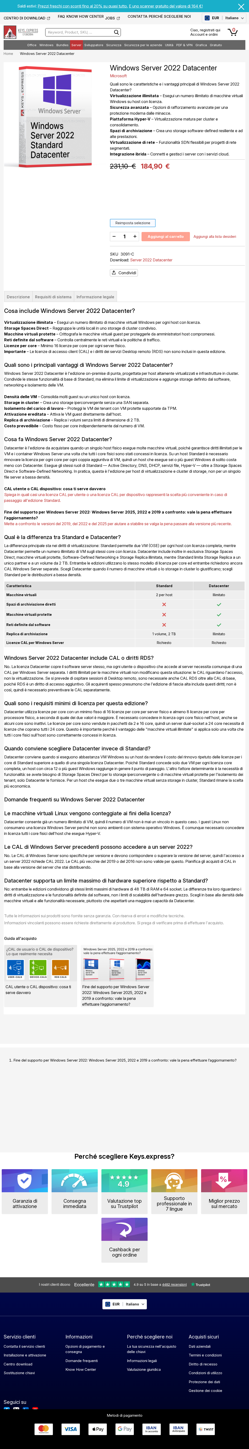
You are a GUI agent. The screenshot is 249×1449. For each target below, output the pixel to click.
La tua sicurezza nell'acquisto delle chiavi (151, 1349)
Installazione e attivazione (25, 1355)
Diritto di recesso (203, 1364)
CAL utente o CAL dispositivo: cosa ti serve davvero (55, 488)
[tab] (18, 296)
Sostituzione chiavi (19, 1373)
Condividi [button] (127, 272)
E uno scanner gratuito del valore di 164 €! (166, 6)
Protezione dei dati (204, 1382)
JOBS (110, 18)
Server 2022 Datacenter (151, 259)
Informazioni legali (142, 1360)
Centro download (18, 1364)
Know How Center (80, 1369)
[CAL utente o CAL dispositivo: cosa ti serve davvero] (40, 963)
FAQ (61, 16)
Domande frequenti (81, 1360)
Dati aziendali (200, 1346)
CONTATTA (137, 16)
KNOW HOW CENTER (85, 16)
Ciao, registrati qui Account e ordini (205, 32)
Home (8, 53)
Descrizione (18, 296)
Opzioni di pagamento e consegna (85, 1349)
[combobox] (83, 32)
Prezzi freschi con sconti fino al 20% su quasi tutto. (83, 6)
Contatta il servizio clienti (24, 1346)
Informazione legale (95, 296)
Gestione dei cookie (205, 1390)
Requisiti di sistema (53, 296)
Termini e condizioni (205, 1355)
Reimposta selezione (132, 223)
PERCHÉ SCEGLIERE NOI (170, 16)
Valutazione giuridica (144, 1369)
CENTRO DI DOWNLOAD (24, 18)
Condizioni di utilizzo (205, 1373)
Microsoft (118, 75)
